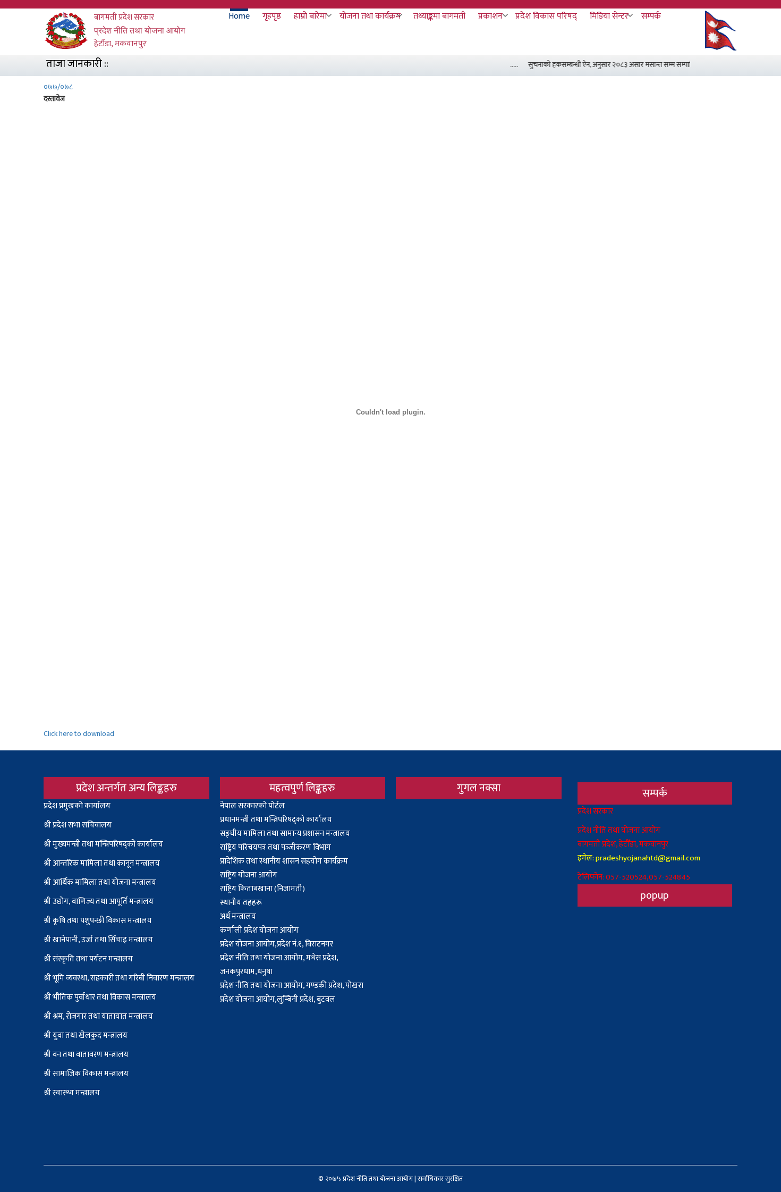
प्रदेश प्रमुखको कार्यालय (77, 806)
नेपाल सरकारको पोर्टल (252, 806)
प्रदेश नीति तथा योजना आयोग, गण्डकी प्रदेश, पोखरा (291, 985)
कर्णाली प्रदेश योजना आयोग (259, 930)
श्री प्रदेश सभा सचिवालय (78, 825)
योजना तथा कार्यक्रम (370, 16)
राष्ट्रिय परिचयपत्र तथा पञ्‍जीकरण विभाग (275, 847)
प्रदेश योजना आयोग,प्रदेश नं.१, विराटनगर (276, 944)
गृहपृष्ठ (271, 16)
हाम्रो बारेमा (310, 16)
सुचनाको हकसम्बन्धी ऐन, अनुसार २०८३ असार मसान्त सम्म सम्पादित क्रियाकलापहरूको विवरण (639, 64)
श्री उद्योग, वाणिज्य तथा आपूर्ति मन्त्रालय (99, 901)
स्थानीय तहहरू (241, 902)
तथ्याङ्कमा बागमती (439, 16)
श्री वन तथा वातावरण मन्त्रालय (86, 1054)
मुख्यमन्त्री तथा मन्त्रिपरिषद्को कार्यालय (108, 844)
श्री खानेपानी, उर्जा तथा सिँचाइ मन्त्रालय (98, 939)
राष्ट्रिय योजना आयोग (248, 875)
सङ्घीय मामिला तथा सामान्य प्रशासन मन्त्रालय (285, 833)
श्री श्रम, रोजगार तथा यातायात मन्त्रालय (98, 1016)
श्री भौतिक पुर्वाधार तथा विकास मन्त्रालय (100, 997)
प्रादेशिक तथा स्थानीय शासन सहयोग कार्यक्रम (284, 861)
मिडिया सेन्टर (609, 16)
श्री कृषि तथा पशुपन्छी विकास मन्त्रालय (98, 920)
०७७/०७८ (58, 87)
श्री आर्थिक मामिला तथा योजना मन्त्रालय (100, 882)
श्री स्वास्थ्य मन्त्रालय (72, 1093)
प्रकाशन (490, 16)
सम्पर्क (651, 16)
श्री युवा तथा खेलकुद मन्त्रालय (86, 1035)
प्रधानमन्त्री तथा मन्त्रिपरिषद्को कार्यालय (276, 819)
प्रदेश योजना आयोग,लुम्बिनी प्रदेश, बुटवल (277, 999)
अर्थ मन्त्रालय (238, 916)
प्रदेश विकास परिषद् (546, 16)
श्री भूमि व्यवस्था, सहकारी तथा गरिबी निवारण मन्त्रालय (119, 978)
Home (239, 16)
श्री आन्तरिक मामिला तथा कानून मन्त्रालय (102, 863)
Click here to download (79, 734)
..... (506, 64)
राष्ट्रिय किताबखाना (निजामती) (262, 888)
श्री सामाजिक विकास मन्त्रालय (86, 1073)
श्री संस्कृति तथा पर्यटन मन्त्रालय (88, 959)
